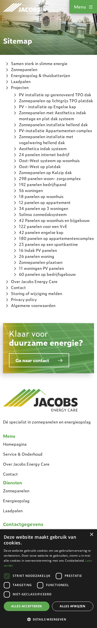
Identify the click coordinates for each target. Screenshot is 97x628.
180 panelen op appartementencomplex (56, 238)
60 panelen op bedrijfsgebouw (47, 274)
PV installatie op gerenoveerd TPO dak (55, 95)
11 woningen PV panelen (41, 268)
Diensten (12, 482)
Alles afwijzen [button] (73, 606)
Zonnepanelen (24, 69)
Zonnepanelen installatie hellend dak (53, 124)
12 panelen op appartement (45, 202)
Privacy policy (24, 299)
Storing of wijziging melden (36, 293)
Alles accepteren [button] (26, 606)
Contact (18, 287)
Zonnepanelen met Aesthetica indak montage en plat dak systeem (52, 115)
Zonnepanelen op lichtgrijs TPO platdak (56, 101)
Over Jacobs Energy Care (34, 281)
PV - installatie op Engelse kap (47, 106)
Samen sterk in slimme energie (39, 63)
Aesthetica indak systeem (43, 148)
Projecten (20, 87)
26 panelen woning (36, 256)
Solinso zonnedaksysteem (43, 214)
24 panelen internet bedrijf (44, 154)
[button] (48, 619)
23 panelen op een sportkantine (48, 244)
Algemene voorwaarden (33, 305)
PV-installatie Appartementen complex (55, 130)
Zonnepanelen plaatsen (40, 262)
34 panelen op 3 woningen (43, 208)
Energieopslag (16, 501)
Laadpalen (21, 81)
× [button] (91, 534)
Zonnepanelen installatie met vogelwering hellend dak (46, 139)
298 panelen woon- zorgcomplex (50, 178)
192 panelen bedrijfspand (42, 184)
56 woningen (31, 190)
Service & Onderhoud (23, 454)
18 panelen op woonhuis (41, 196)
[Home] (40, 400)
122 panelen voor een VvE (43, 226)
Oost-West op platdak (40, 166)
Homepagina (15, 444)
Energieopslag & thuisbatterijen (40, 75)
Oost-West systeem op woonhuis (49, 160)
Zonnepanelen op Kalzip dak (45, 172)
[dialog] (48, 578)
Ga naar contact (32, 360)
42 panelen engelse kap (41, 232)
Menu (80, 6)
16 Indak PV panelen (38, 250)
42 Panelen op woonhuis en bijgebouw (54, 220)
